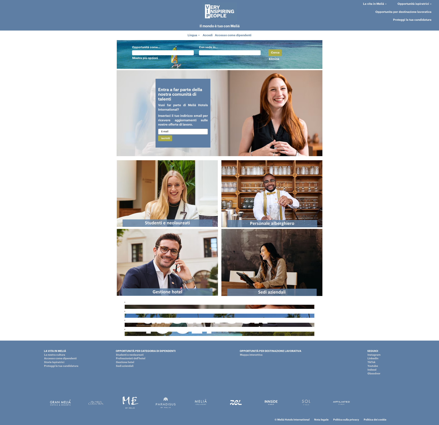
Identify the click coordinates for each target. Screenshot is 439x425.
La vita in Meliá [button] (374, 3)
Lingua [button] (193, 35)
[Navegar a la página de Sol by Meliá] (341, 402)
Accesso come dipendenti (233, 35)
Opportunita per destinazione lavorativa (403, 11)
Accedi (208, 35)
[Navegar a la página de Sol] (306, 402)
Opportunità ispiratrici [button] (414, 3)
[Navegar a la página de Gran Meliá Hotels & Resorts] (60, 402)
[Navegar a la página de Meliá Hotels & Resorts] (200, 402)
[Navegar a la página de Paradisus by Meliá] (165, 402)
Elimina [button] (274, 58)
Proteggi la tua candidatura (412, 19)
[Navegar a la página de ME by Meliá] (130, 402)
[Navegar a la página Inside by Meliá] (271, 402)
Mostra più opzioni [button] (145, 58)
